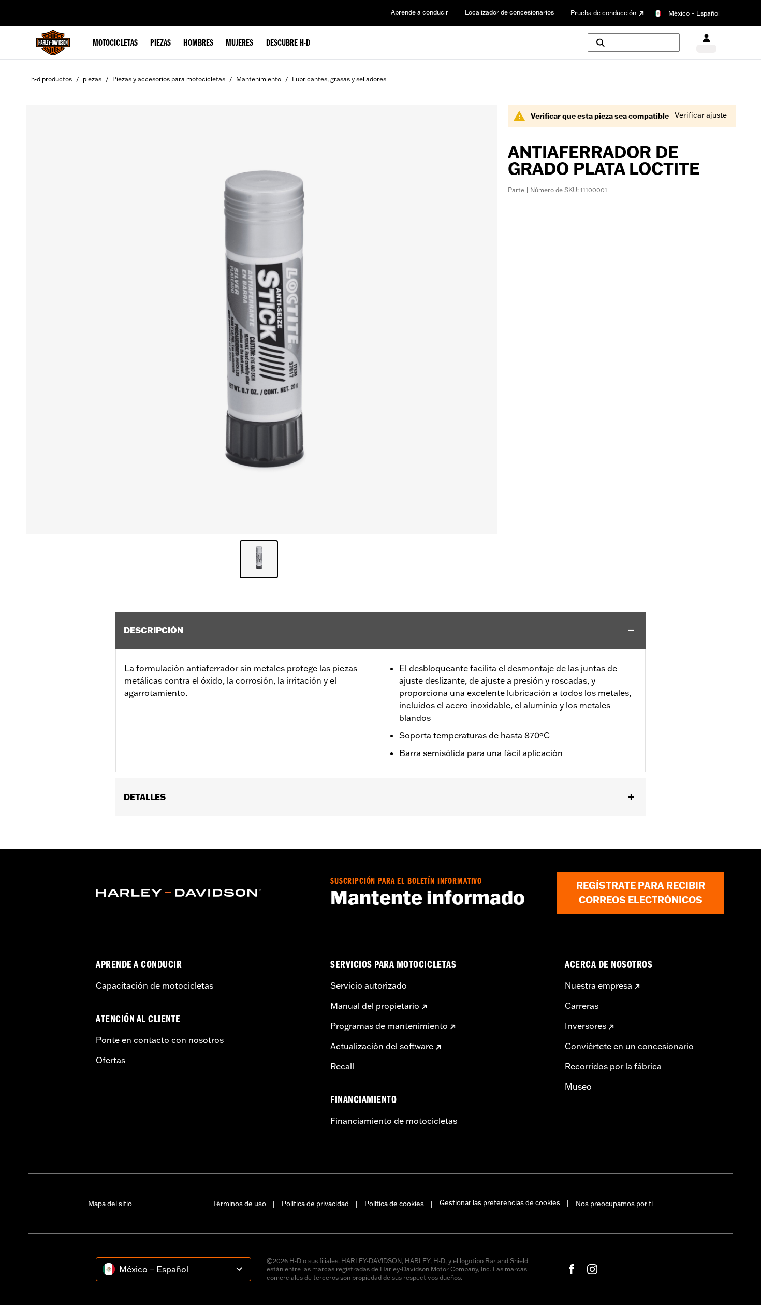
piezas (92, 79)
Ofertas (110, 1060)
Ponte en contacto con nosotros (160, 1040)
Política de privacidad (315, 1203)
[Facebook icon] (571, 1269)
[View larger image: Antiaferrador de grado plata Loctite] (261, 318)
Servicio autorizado (368, 985)
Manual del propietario (374, 1006)
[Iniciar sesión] (706, 42)
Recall (342, 1066)
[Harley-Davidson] (205, 893)
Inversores (585, 1026)
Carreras (581, 1006)
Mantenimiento (258, 79)
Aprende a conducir (419, 12)
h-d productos (51, 79)
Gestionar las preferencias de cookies (500, 1202)
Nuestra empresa (598, 985)
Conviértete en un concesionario (629, 1046)
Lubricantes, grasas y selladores (339, 79)
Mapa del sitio (110, 1203)
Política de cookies (394, 1203)
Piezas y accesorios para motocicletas (168, 79)
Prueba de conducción (603, 13)
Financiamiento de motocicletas (393, 1120)
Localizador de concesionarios (509, 12)
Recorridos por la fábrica (613, 1066)
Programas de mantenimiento (389, 1026)
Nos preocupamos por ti (614, 1203)
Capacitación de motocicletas (154, 985)
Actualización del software (381, 1046)
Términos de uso (239, 1203)
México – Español (694, 13)
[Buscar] (634, 42)
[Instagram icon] (592, 1269)
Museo (578, 1086)
